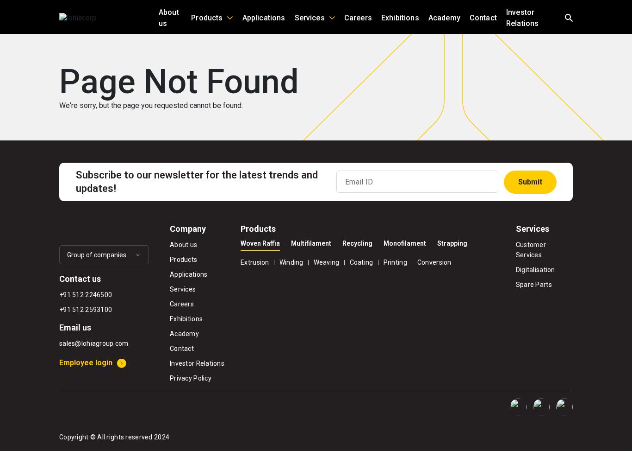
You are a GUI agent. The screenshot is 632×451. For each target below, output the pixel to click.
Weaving (327, 262)
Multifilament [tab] (311, 243)
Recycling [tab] (357, 243)
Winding (291, 262)
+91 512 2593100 (85, 309)
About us (169, 18)
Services (310, 17)
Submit (530, 182)
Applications (263, 17)
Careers (358, 17)
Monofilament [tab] (405, 243)
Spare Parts (534, 284)
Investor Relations (522, 18)
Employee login (85, 362)
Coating (361, 262)
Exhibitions (400, 17)
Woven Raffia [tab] (260, 243)
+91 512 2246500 (85, 295)
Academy (444, 17)
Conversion (434, 262)
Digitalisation (535, 269)
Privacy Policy (190, 378)
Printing (395, 262)
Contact (483, 17)
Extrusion (255, 262)
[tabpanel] (371, 261)
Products (207, 17)
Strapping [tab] (452, 243)
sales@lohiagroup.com (94, 343)
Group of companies (96, 255)
